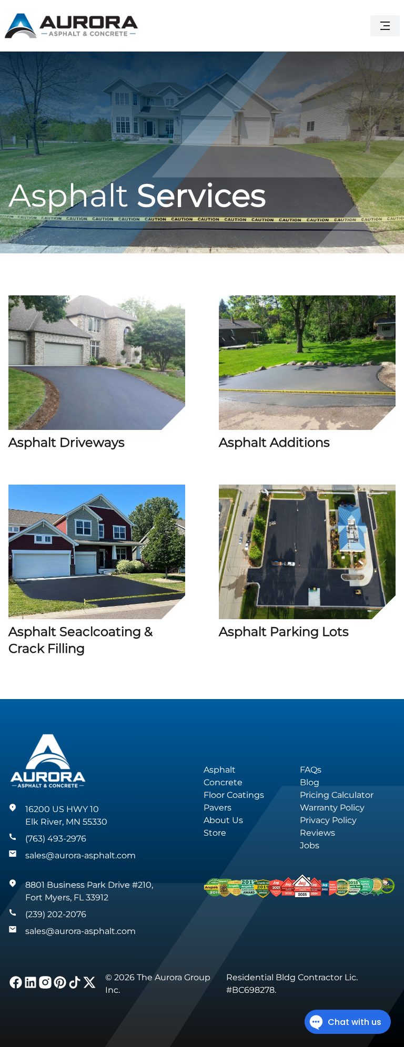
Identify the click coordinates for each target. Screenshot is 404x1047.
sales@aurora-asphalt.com (80, 855)
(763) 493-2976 (55, 839)
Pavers (217, 808)
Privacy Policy (328, 820)
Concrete (223, 782)
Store (215, 833)
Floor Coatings (234, 795)
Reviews (317, 833)
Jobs (309, 845)
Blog (309, 782)
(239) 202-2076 (55, 914)
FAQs (310, 770)
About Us (223, 820)
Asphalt (220, 770)
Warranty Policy (332, 808)
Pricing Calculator (336, 795)
